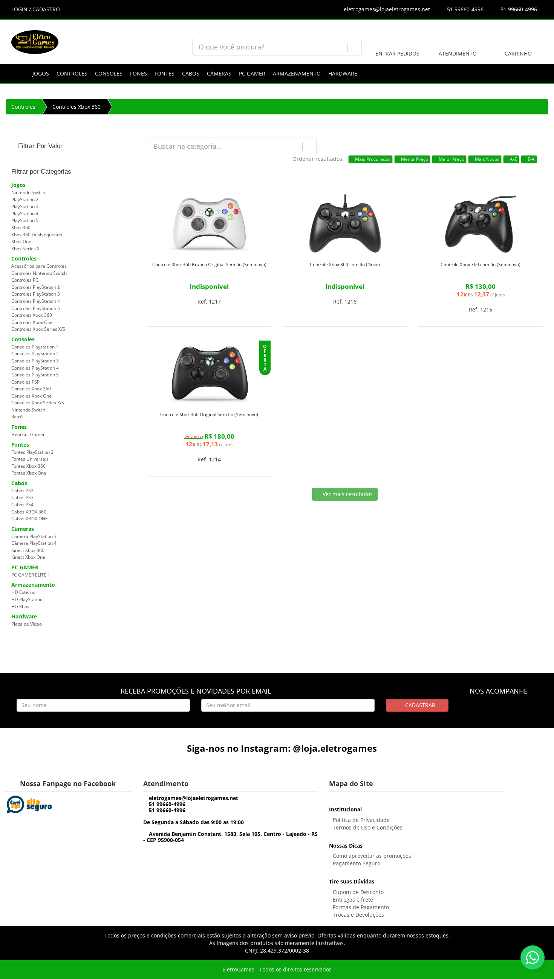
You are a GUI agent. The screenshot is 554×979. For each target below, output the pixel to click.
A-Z (513, 159)
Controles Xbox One (32, 322)
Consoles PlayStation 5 (35, 375)
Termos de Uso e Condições (367, 827)
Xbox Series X (25, 248)
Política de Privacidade (361, 819)
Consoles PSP (25, 382)
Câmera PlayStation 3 (34, 536)
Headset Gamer (28, 434)
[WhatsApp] (532, 957)
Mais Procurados (372, 159)
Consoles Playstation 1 (34, 347)
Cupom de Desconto (358, 892)
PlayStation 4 (24, 213)
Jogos (40, 73)
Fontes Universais (30, 459)
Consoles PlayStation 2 (35, 353)
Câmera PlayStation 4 (34, 543)
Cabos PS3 (22, 497)
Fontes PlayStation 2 (32, 452)
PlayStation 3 (24, 206)
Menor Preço (414, 159)
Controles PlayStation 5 (35, 308)
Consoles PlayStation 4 (35, 368)
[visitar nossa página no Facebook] (485, 710)
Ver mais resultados (347, 494)
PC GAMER (252, 73)
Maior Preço (451, 159)
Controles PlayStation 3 (35, 294)
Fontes (164, 73)
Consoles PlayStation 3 (35, 361)
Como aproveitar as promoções (372, 855)
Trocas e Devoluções (358, 914)
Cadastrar (419, 705)
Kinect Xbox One (28, 557)
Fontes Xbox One (28, 473)
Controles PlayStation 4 (35, 301)
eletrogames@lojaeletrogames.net (386, 9)
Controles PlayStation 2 (35, 287)
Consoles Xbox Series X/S (37, 402)
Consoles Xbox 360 (31, 388)
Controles (72, 73)
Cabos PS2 (22, 490)
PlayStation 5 (24, 220)
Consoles (108, 73)
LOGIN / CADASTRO (35, 9)
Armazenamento (297, 73)
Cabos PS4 (22, 504)
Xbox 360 (21, 227)
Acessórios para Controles (39, 266)
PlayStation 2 (24, 199)
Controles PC (24, 280)
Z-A (530, 159)
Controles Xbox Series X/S (38, 329)
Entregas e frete (353, 899)
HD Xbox (20, 606)
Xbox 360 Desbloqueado (36, 234)
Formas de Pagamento (361, 907)
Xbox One (21, 241)
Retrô (17, 416)
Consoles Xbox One (31, 396)
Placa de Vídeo (26, 624)
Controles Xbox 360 (76, 106)
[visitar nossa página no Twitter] (513, 710)
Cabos (190, 73)
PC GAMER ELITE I (30, 575)
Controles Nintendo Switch (39, 273)
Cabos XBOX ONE (29, 518)
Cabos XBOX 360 (28, 512)
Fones (138, 73)
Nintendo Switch (28, 192)
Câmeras (219, 73)
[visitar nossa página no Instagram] (499, 710)
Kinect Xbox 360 (27, 550)
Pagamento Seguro (356, 863)
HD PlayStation (27, 599)
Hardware (342, 73)
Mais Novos (486, 159)
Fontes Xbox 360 (28, 466)
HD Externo (23, 592)
